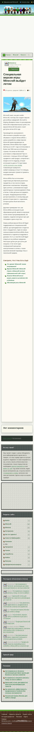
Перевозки (10, 584)
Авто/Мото (10, 635)
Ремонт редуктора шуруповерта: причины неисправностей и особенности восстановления (16, 629)
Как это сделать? (11, 534)
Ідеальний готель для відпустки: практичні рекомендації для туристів (16, 598)
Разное (7, 550)
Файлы (7, 557)
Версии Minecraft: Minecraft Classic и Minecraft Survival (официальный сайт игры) (16, 271)
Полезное (8, 541)
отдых (9, 596)
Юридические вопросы (13, 564)
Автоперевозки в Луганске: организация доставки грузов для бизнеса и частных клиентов (16, 586)
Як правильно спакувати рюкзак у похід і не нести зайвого (18, 592)
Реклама (19, 717)
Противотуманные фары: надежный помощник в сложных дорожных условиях (15, 637)
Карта (26, 717)
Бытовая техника (12, 626)
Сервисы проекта (15, 714)
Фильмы (8, 561)
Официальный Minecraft (11, 2)
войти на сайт (7, 468)
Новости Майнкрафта (12, 538)
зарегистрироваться (18, 466)
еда (8, 609)
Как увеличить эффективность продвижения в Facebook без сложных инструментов (16, 604)
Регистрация (7, 438)
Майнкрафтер (12, 63)
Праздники (9, 547)
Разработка (9, 554)
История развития (8, 717)
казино (9, 614)
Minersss (8, 527)
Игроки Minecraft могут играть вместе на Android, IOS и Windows (17, 278)
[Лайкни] (4, 90)
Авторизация (17, 438)
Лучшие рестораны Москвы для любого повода (18, 610)
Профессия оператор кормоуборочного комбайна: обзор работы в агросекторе (16, 644)
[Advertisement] (17, 33)
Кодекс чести (27, 714)
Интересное (9, 531)
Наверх (4, 719)
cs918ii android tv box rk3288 (12, 165)
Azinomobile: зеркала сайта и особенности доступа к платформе (15, 616)
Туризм (9, 591)
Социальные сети (13, 603)
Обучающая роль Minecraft (16, 282)
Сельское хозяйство (13, 642)
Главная (4, 714)
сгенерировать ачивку (10, 473)
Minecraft (8, 524)
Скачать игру (25, 2)
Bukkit (7, 520)
